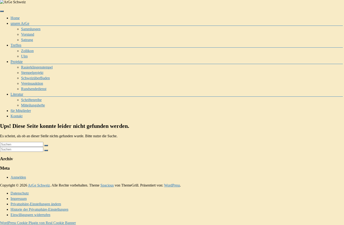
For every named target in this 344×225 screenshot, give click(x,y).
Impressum (19, 199)
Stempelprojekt (32, 73)
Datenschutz (20, 193)
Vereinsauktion (32, 83)
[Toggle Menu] (2, 11)
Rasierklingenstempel (37, 67)
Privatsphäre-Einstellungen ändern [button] (36, 204)
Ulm (24, 56)
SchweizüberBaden (35, 78)
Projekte (17, 62)
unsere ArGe (20, 23)
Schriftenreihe (31, 100)
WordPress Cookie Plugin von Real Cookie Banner (38, 223)
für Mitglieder (21, 111)
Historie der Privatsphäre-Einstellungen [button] (39, 209)
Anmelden (18, 177)
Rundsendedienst (33, 89)
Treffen (16, 45)
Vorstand (27, 34)
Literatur (17, 94)
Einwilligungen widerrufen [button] (30, 215)
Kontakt (16, 116)
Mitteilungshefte (33, 105)
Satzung (27, 40)
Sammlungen (30, 29)
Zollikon (27, 51)
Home (15, 18)
